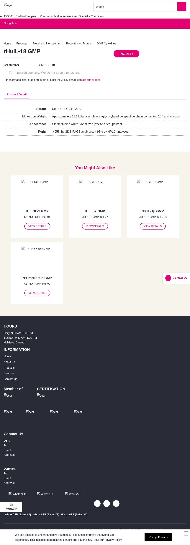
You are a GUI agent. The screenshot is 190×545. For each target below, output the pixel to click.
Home (7, 43)
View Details (37, 226)
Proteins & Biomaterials (46, 43)
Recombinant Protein (78, 43)
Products (21, 43)
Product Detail (16, 94)
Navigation (10, 23)
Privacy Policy (113, 539)
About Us (9, 361)
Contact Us (10, 378)
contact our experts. (89, 79)
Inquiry (126, 54)
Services (9, 373)
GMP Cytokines (106, 43)
